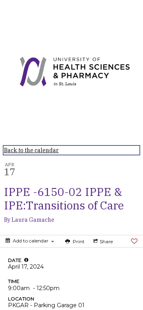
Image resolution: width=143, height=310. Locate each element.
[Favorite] (134, 241)
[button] (26, 260)
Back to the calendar (31, 150)
